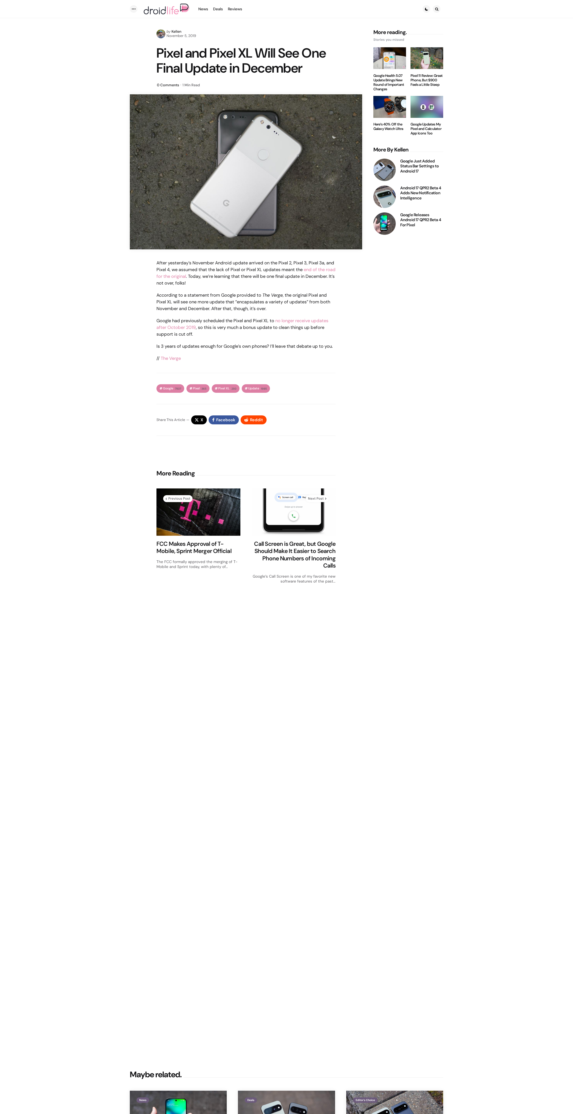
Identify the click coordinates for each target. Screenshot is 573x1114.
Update (257, 388)
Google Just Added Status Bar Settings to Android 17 (419, 166)
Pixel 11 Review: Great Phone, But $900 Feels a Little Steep (427, 80)
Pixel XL (227, 388)
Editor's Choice (365, 1100)
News (142, 1100)
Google (172, 388)
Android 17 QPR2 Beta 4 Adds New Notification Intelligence (420, 193)
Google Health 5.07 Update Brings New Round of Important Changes (388, 82)
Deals (250, 1100)
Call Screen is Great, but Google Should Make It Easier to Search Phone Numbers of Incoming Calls (294, 554)
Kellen (176, 31)
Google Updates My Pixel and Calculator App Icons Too (426, 129)
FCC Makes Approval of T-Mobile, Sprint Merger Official (193, 547)
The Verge (171, 358)
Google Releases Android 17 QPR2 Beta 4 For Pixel (420, 220)
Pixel (199, 388)
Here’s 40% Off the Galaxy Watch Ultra (388, 126)
